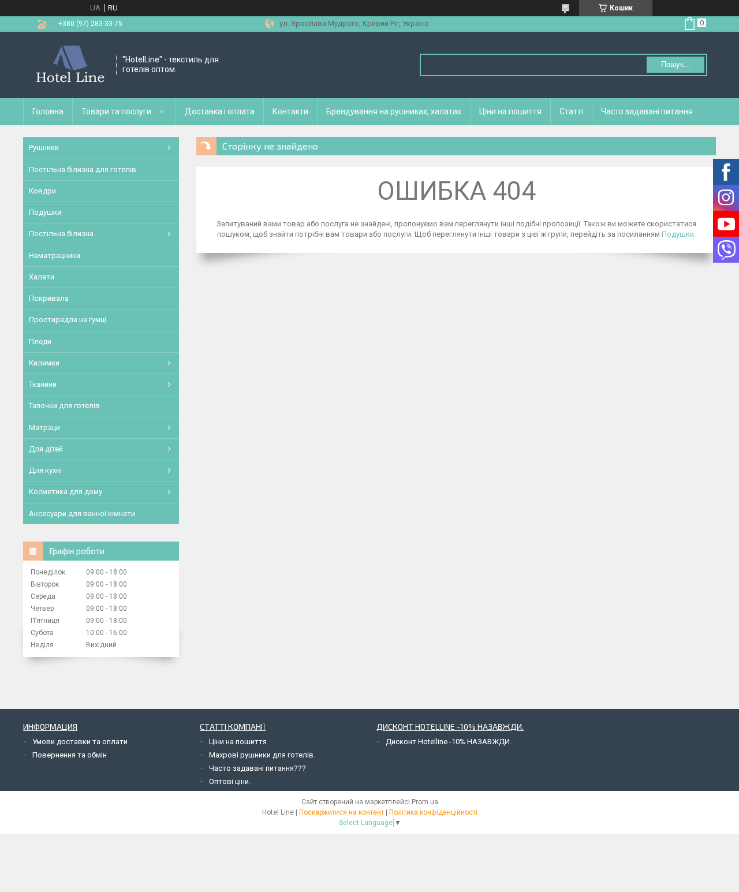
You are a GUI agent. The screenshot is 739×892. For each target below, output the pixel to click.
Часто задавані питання (647, 111)
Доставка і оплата (220, 111)
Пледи (40, 341)
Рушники (44, 147)
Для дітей (46, 449)
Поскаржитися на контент (341, 812)
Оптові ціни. (230, 781)
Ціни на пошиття (510, 111)
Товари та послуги (116, 111)
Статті (571, 111)
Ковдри (42, 190)
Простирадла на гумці (67, 319)
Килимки (44, 363)
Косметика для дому (65, 491)
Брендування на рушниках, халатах (393, 111)
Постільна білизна (61, 233)
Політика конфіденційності (433, 812)
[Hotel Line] (70, 65)
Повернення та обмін (69, 755)
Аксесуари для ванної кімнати (82, 513)
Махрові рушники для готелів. (262, 755)
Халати (41, 277)
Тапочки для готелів (64, 405)
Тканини (43, 384)
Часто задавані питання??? (257, 768)
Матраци (44, 427)
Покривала (49, 298)
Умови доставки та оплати (80, 741)
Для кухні (45, 470)
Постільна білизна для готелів (82, 169)
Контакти (290, 111)
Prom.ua (425, 802)
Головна (48, 111)
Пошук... (676, 64)
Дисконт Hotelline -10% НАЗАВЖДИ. (449, 741)
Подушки (678, 234)
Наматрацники (54, 255)
